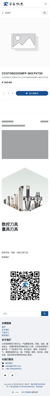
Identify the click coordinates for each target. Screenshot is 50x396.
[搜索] (44, 313)
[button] (44, 13)
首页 (3, 327)
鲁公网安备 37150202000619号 (22, 387)
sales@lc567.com (13, 366)
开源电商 (27, 392)
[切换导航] (45, 3)
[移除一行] (4, 93)
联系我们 (5, 335)
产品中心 (5, 332)
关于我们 (5, 330)
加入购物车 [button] (33, 93)
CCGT (8, 13)
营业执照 (39, 387)
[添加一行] (12, 93)
